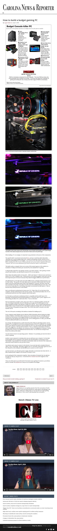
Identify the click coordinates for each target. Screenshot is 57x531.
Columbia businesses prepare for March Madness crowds (17, 520)
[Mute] (50, 455)
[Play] (4, 455)
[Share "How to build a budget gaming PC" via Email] (40, 369)
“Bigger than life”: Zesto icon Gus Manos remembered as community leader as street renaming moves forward (28, 508)
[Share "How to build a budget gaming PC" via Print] (43, 369)
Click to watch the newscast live (28, 419)
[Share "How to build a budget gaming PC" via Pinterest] (29, 369)
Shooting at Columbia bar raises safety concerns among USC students (20, 513)
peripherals (18, 362)
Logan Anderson (8, 22)
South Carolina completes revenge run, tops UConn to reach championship (21, 505)
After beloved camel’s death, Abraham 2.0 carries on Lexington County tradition (22, 499)
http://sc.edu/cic (37, 526)
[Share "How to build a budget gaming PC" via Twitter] (21, 369)
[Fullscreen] (52, 455)
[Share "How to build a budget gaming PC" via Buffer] (34, 369)
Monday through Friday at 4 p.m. (28, 420)
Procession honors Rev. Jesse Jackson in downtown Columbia (17, 516)
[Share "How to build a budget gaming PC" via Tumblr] (26, 369)
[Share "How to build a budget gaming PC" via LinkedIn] (32, 369)
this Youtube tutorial (34, 356)
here (28, 258)
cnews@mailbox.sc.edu (14, 527)
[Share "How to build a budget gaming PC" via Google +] (23, 369)
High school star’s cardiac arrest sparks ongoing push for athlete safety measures (23, 511)
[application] (28, 442)
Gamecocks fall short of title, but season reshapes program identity (19, 501)
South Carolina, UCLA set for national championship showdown (18, 503)
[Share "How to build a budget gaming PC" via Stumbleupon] (37, 369)
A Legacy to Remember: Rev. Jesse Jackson (13, 518)
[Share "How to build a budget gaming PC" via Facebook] (18, 369)
